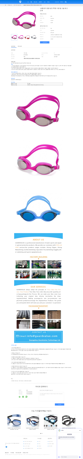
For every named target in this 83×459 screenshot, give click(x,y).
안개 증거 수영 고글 (14, 380)
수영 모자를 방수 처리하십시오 (29, 448)
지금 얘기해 (45, 42)
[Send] (80, 457)
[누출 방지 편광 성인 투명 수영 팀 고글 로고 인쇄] (14, 37)
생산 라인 (51, 441)
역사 (39, 443)
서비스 (40, 446)
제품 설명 (20, 46)
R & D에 (50, 446)
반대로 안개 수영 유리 (27, 380)
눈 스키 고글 (27, 446)
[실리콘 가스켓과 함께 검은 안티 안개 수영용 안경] (69, 420)
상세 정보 (13, 46)
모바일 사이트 (25, 452)
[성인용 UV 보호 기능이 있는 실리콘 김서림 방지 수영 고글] (14, 420)
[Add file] (59, 457)
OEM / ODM (51, 443)
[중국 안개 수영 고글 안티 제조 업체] (20, 2)
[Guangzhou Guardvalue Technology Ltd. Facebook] (7, 447)
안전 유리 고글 (27, 443)
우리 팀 (40, 448)
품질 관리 (7, 452)
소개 (39, 441)
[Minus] (80, 430)
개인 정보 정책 (18, 452)
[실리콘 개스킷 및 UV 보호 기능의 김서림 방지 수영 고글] (50, 420)
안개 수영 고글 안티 (28, 441)
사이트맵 (12, 452)
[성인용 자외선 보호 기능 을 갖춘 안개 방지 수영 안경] (32, 420)
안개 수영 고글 (21, 380)
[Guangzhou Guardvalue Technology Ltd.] (20, 397)
